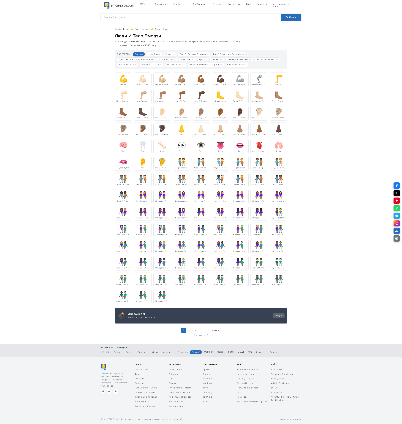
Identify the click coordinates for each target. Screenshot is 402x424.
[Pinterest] (115, 391)
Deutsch (130, 352)
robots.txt (297, 419)
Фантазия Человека (268, 59)
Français (142, 352)
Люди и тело (141, 369)
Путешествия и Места (180, 387)
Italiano (154, 352)
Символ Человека (236, 64)
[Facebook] (103, 391)
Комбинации (200, 4)
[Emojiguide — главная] (103, 367)
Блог (248, 4)
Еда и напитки (142, 401)
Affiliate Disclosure (280, 383)
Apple (206, 369)
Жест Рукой (168, 59)
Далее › (215, 330)
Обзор (144, 4)
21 (205, 330)
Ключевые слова (246, 374)
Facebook (208, 378)
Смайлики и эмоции (145, 392)
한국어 (231, 352)
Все (139, 54)
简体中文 (208, 352)
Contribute (276, 369)
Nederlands (167, 352)
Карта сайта (285, 419)
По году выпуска (245, 378)
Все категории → (177, 406)
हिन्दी (250, 352)
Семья (170, 54)
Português (182, 352)
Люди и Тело (175, 369)
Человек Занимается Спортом (206, 64)
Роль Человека (176, 64)
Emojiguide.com (122, 29)
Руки (202, 59)
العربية (241, 352)
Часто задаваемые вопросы (282, 5)
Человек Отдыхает (152, 64)
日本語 (220, 352)
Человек (217, 59)
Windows (207, 383)
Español (118, 352)
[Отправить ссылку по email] (397, 238)
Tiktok (206, 401)
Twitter (206, 387)
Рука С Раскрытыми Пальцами (228, 54)
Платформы (180, 4)
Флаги (138, 374)
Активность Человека (240, 59)
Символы (139, 383)
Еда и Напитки (176, 401)
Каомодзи (261, 4)
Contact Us (276, 392)
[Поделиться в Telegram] (397, 216)
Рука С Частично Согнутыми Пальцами (138, 59)
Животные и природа (146, 397)
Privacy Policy (278, 378)
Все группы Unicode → (146, 406)
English (105, 352)
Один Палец (187, 59)
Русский (196, 352)
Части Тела (154, 54)
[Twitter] (109, 391)
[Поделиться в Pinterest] (397, 201)
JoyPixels (207, 397)
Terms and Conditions (282, 374)
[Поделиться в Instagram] (397, 223)
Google (206, 374)
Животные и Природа (180, 397)
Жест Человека (128, 64)
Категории (161, 4)
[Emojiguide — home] (119, 5)
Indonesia (261, 352)
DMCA (274, 387)
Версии (218, 4)
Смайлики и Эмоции (179, 392)
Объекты (139, 378)
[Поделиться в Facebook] (397, 185)
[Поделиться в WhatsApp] (397, 208)
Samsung (207, 392)
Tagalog (274, 352)
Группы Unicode (142, 29)
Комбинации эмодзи (247, 369)
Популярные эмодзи (247, 387)
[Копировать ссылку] (397, 231)
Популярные (234, 4)
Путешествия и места (146, 387)
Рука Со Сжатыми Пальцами (194, 54)
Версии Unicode (245, 383)
